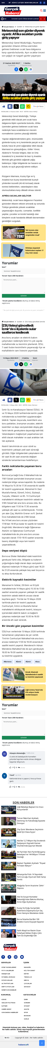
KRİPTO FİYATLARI (8, 986)
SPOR (26, 1012)
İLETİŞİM (20, 2)
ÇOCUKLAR (28, 983)
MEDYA (26, 980)
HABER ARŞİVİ (6, 1009)
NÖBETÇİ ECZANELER (9, 990)
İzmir (35, 358)
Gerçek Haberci (9, 27)
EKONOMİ (27, 1015)
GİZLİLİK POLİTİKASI (8, 1002)
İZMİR (26, 999)
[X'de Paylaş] (16, 106)
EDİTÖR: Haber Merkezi (30, 405)
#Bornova (7, 661)
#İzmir (18, 661)
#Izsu (37, 661)
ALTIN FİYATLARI (7, 983)
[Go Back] (42, 1043)
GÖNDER (24, 296)
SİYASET (27, 1006)
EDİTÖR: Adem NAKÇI (30, 111)
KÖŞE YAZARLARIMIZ (9, 967)
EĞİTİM (26, 973)
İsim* (4, 267)
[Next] (44, 18)
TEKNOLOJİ (28, 977)
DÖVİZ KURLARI (7, 980)
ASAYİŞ (26, 1009)
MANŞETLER (6, 973)
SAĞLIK (26, 1019)
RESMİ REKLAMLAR (31, 2)
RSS (7, 1038)
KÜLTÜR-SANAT (29, 970)
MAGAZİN (27, 967)
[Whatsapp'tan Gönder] (22, 106)
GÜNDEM (27, 1002)
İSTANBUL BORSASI (8, 977)
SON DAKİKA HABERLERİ (10, 1012)
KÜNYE (14, 2)
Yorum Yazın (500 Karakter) (12, 276)
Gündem (19, 27)
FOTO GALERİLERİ (8, 970)
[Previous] (41, 18)
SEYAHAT (27, 986)
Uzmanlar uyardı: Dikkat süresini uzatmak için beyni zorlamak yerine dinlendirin (25, 19)
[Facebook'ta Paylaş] (10, 106)
